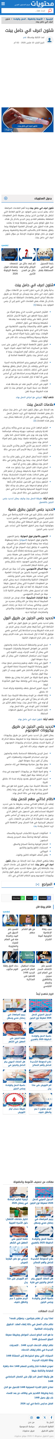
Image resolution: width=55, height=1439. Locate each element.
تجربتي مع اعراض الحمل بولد (29, 397)
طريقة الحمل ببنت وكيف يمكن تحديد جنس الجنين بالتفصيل (28, 500)
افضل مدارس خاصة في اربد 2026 (36, 1403)
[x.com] (44, 1417)
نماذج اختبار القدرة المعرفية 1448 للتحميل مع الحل (28, 1387)
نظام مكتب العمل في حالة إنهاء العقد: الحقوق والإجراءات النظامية (29, 1326)
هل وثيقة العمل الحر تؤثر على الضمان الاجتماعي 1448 (29, 1378)
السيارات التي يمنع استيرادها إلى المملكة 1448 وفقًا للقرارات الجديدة (29, 1358)
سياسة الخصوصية (26, 1426)
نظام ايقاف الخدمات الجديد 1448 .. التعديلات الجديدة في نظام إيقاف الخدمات (31, 1347)
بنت (36, 826)
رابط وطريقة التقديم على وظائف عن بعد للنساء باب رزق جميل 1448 (29, 1395)
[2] (35, 421)
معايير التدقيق (47, 1431)
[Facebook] (51, 1417)
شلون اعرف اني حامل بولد (30, 719)
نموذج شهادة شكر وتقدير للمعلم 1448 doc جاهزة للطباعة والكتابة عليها (28, 1368)
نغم (24, 37)
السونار (23, 540)
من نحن (31, 1422)
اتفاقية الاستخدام (46, 1426)
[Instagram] (31, 1417)
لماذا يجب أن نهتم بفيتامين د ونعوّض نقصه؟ (31, 1318)
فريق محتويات (28, 1431)
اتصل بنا (50, 1422)
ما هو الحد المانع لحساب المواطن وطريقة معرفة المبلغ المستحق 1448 (29, 1337)
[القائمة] (3, 3)
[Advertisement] (27, 76)
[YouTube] (38, 1417)
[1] (35, 305)
